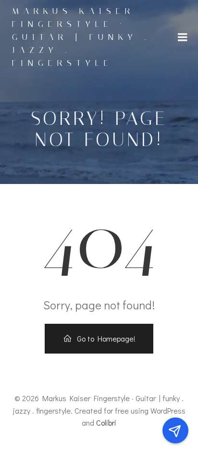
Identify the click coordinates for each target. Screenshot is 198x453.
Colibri (106, 422)
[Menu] (182, 37)
